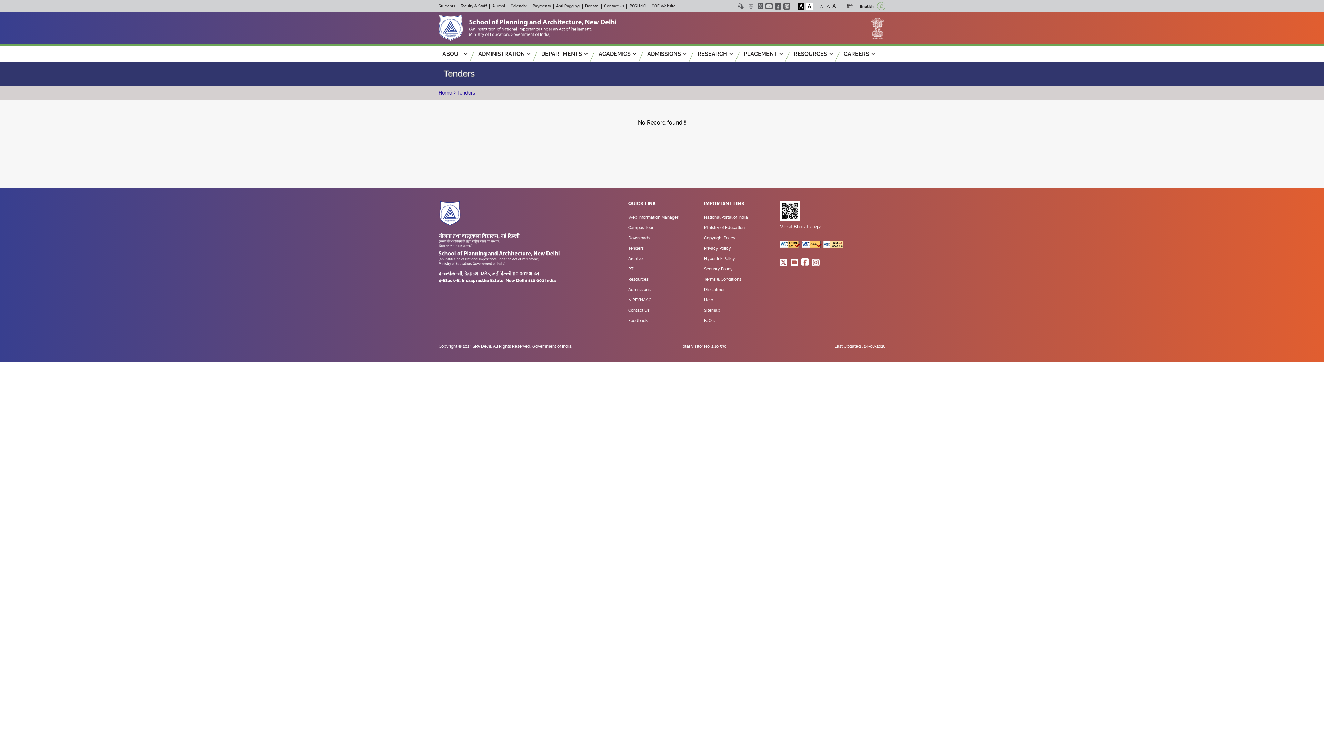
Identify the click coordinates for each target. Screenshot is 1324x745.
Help (708, 300)
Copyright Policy (719, 238)
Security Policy (718, 269)
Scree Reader (751, 6)
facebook (778, 6)
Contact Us (614, 6)
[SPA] (527, 27)
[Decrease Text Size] (822, 6)
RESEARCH (712, 54)
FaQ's (709, 320)
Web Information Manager (653, 217)
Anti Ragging (568, 6)
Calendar (519, 6)
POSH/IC (638, 6)
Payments (542, 6)
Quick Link (642, 204)
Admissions (639, 289)
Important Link (724, 204)
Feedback (638, 320)
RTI (631, 269)
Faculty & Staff (474, 6)
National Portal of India (726, 217)
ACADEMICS (615, 54)
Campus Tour (640, 227)
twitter (760, 6)
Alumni (498, 6)
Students (447, 6)
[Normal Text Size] (828, 6)
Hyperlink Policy (719, 258)
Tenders (465, 93)
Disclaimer (714, 289)
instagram (786, 6)
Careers (856, 54)
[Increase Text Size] (835, 6)
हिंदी (849, 6)
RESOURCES (810, 54)
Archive (635, 258)
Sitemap (712, 310)
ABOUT (452, 54)
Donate (592, 6)
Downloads (639, 238)
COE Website (664, 6)
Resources (638, 279)
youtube (769, 6)
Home (445, 93)
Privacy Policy (717, 248)
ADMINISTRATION (501, 54)
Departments (561, 54)
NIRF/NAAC (639, 300)
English (867, 6)
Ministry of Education (724, 227)
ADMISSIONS (664, 54)
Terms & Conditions (722, 279)
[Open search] (881, 6)
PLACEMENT (760, 54)
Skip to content (741, 6)
